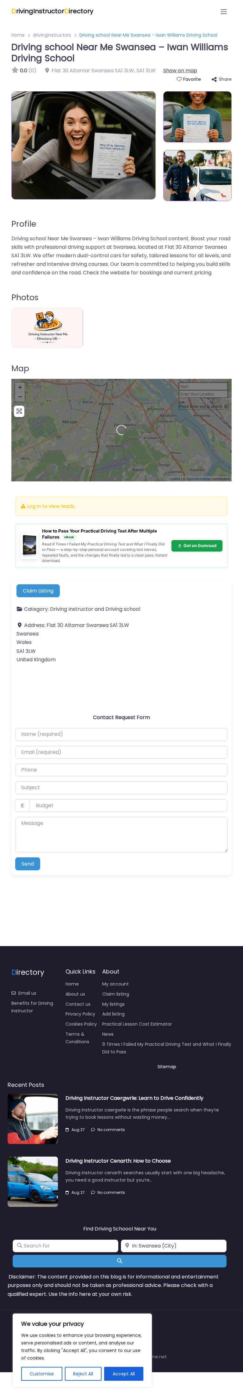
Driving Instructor (71, 609)
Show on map (180, 70)
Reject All (83, 1374)
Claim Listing (38, 590)
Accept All (124, 1374)
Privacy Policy (80, 1014)
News (108, 1034)
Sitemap (167, 1066)
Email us (27, 993)
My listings (113, 1004)
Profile (23, 223)
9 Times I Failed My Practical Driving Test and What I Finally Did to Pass (166, 1048)
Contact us (77, 1004)
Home (18, 35)
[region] (82, 1350)
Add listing (113, 1014)
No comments (111, 1129)
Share (225, 79)
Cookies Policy (81, 1024)
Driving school (122, 609)
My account (115, 984)
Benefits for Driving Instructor (32, 1007)
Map (20, 368)
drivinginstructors (52, 35)
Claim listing (115, 994)
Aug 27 (78, 1129)
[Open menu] (224, 11)
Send (28, 863)
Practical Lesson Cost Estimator (137, 1024)
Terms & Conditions (77, 1038)
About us (75, 994)
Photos (25, 297)
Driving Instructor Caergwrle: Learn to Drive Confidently (134, 1098)
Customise (42, 1374)
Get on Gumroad (200, 545)
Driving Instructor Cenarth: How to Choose (118, 1161)
